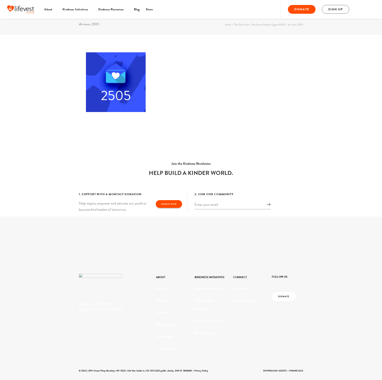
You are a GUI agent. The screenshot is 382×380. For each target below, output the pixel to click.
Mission (161, 288)
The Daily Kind (241, 25)
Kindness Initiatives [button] (75, 9)
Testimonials (164, 336)
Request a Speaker (245, 300)
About (48, 9)
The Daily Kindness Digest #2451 (268, 25)
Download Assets (275, 370)
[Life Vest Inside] (20, 9)
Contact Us (240, 288)
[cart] (372, 9)
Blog (137, 9)
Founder (162, 312)
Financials (296, 370)
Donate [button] (283, 296)
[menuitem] (50, 9)
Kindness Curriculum (209, 321)
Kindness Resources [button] (111, 9)
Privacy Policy (201, 370)
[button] (360, 9)
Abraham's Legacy (206, 332)
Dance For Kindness (208, 288)
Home (228, 25)
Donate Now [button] (169, 204)
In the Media (164, 348)
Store (149, 9)
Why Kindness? (166, 324)
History (161, 300)
